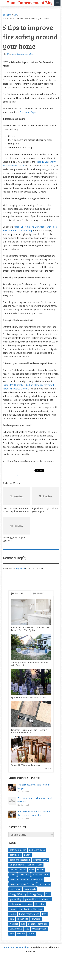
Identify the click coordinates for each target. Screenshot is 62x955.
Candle (31, 864)
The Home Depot (28, 112)
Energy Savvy (36, 894)
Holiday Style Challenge (31, 909)
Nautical (14, 923)
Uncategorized (39, 928)
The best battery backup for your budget (33, 786)
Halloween (46, 899)
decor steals (30, 889)
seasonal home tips (37, 923)
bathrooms (15, 854)
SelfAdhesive (16, 928)
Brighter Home (17, 864)
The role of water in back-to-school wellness (34, 800)
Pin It (19, 475)
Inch (44, 913)
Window (21, 933)
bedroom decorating (20, 859)
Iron (12, 918)
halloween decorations (21, 904)
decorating (24, 874)
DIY (15, 14)
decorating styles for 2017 (22, 884)
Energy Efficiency (18, 894)
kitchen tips (22, 918)
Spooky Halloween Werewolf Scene (28, 697)
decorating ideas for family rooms (26, 879)
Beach (27, 854)
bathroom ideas (37, 849)
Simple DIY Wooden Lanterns (25, 765)
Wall (12, 933)
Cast (40, 864)
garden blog (15, 899)
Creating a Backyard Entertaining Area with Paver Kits (29, 664)
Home (8, 14)
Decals (40, 869)
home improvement (29, 913)
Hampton (40, 904)
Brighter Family (40, 859)
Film (48, 894)
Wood (31, 933)
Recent (40, 593)
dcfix (31, 869)
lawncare (36, 918)
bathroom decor (18, 849)
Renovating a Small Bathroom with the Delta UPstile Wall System (30, 628)
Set (27, 928)
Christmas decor (18, 869)
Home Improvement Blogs (23, 53)
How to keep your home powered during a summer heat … (33, 813)
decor (12, 874)
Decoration (44, 884)
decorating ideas (41, 874)
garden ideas (31, 899)
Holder (13, 909)
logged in (20, 568)
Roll (23, 923)
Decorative (15, 889)
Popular (19, 593)
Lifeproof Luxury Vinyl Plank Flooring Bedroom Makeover (29, 731)
